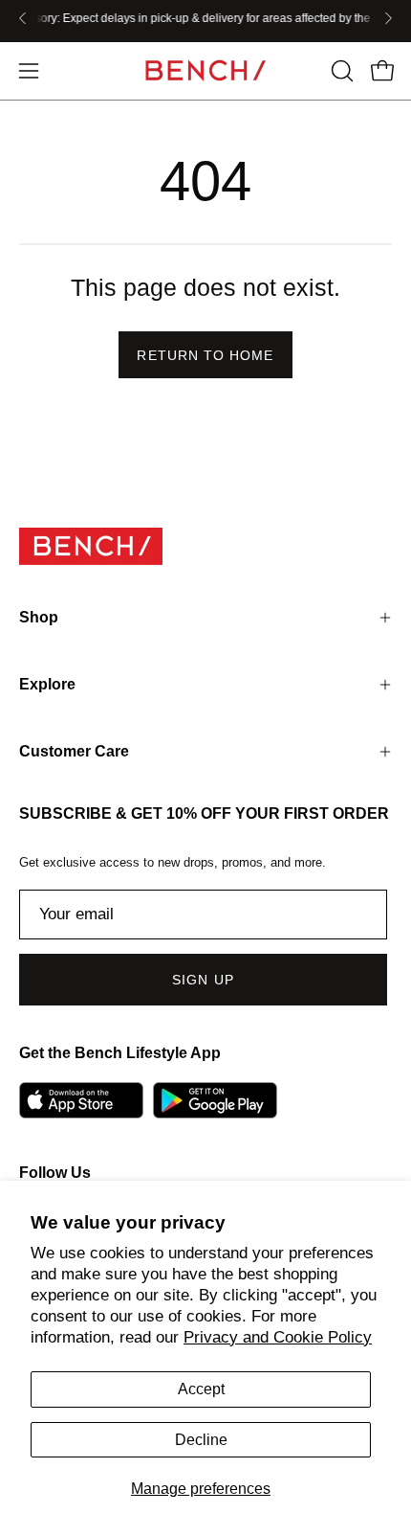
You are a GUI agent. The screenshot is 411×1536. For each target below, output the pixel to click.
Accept (201, 1389)
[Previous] (23, 18)
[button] (340, 70)
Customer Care (74, 751)
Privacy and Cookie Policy (278, 1337)
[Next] (388, 18)
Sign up (203, 979)
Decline (201, 1440)
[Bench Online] (205, 70)
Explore (47, 684)
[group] (205, 18)
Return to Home (205, 355)
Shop (38, 617)
